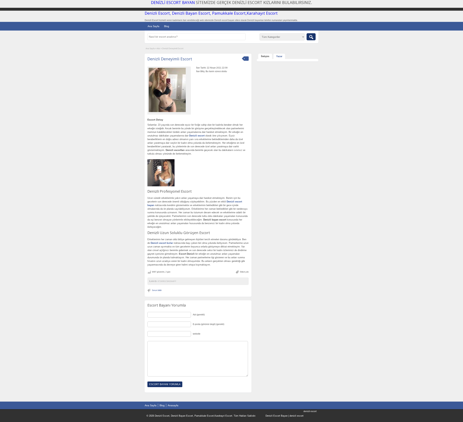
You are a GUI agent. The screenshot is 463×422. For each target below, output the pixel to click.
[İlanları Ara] (311, 36)
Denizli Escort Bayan (277, 415)
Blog (166, 26)
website (196, 334)
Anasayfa (173, 405)
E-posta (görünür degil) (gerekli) (208, 324)
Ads (158, 48)
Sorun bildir (157, 290)
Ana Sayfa (153, 26)
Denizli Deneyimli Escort (169, 58)
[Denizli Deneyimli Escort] (169, 90)
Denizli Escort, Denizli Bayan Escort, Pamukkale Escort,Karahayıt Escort (211, 13)
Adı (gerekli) (199, 314)
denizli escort (296, 415)
